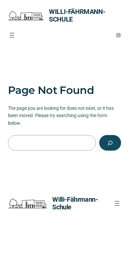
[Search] (110, 143)
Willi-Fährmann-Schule (77, 15)
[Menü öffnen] (12, 35)
